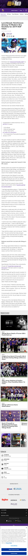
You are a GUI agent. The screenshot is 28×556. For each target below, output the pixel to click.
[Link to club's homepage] (2, 10)
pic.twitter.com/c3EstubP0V (9, 132)
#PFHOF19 (5, 124)
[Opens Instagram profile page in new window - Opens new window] (11, 36)
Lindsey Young (9, 33)
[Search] (23, 10)
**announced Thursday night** (17, 61)
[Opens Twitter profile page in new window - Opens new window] (9, 36)
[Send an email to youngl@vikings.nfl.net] (13, 36)
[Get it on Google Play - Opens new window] (18, 521)
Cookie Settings (14, 545)
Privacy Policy (9, 543)
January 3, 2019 (7, 135)
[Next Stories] (25, 440)
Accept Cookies (14, 553)
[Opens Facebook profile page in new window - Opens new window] (7, 36)
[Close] (26, 527)
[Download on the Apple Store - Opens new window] (9, 521)
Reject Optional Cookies (14, 549)
